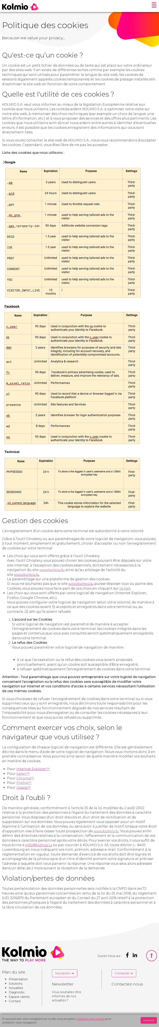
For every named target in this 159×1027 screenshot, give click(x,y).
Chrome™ (25, 778)
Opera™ (23, 787)
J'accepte (148, 1020)
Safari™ (23, 774)
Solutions (15, 983)
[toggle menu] (154, 5)
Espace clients (19, 997)
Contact (15, 1001)
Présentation (18, 979)
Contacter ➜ (124, 973)
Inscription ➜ (64, 973)
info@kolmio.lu (38, 845)
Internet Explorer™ (33, 769)
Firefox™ (23, 783)
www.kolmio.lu (52, 570)
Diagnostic (17, 992)
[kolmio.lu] (20, 7)
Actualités (16, 988)
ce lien (125, 588)
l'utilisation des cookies (90, 1018)
